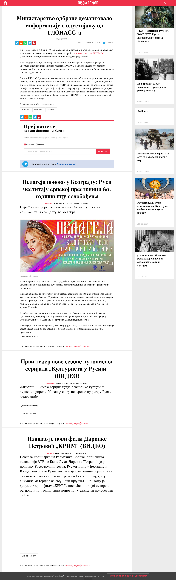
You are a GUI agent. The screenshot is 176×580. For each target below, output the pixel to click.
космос (26, 110)
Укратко (51, 110)
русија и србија (30, 336)
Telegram (109, 43)
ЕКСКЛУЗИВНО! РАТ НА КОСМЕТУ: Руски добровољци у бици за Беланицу (153, 36)
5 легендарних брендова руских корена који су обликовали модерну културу (151, 260)
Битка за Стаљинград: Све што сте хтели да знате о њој (153, 157)
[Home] (5, 3)
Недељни (30, 144)
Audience (142, 111)
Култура (48, 203)
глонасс (38, 110)
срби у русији (29, 414)
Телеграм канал (66, 163)
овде (80, 576)
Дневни (41, 144)
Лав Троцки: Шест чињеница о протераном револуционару (151, 87)
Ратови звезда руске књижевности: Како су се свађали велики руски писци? (152, 208)
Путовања (50, 383)
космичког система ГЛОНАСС (88, 53)
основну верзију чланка (77, 346)
